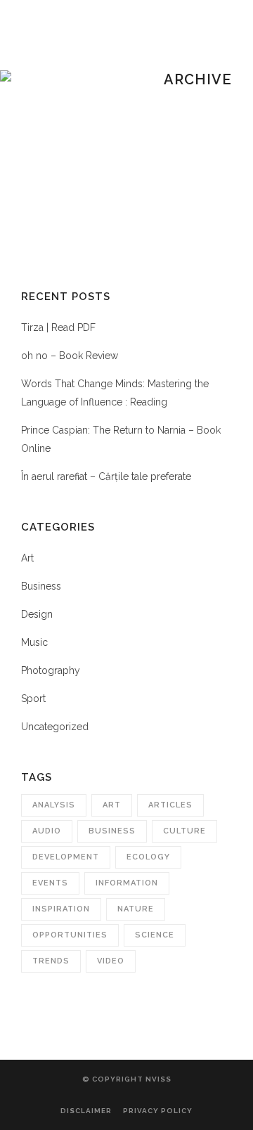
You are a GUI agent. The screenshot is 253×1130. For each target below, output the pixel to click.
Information (127, 883)
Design (37, 614)
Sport (33, 698)
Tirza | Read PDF (58, 327)
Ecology (148, 857)
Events (50, 883)
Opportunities (70, 935)
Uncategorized (55, 726)
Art (27, 558)
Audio (46, 831)
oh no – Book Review (69, 355)
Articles (170, 805)
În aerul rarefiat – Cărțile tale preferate (106, 476)
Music (34, 642)
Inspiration (61, 909)
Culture (184, 831)
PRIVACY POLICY (158, 1111)
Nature (135, 909)
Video (110, 961)
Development (65, 857)
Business (41, 586)
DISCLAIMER (86, 1111)
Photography (50, 670)
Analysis (53, 805)
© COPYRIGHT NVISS (126, 1079)
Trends (51, 961)
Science (154, 935)
